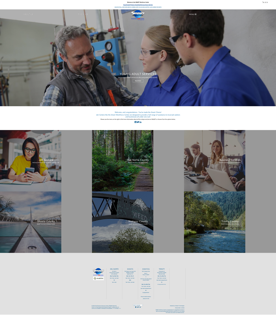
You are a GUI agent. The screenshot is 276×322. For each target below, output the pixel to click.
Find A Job (83, 14)
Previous (3, 57)
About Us (28, 14)
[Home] (138, 15)
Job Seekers (46, 160)
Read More (138, 81)
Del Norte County (138, 160)
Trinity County (230, 221)
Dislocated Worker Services (138, 74)
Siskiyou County (138, 221)
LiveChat (182, 307)
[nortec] (98, 278)
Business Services (230, 160)
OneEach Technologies (179, 305)
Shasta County (46, 221)
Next (273, 57)
